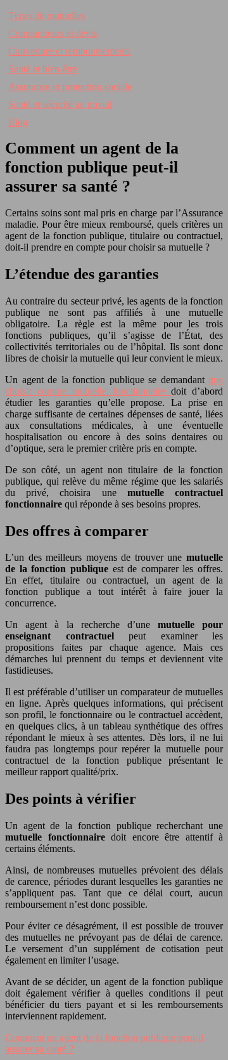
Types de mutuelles (46, 15)
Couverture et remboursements (69, 51)
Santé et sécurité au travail (60, 104)
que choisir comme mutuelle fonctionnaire (114, 385)
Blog (18, 122)
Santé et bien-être (42, 68)
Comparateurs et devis (52, 33)
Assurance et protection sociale (70, 86)
